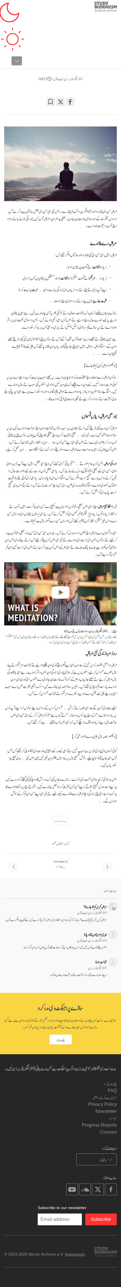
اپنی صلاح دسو (110, 1083)
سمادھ (60, 820)
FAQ (112, 1090)
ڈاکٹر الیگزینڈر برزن (73, 78)
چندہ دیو (61, 1039)
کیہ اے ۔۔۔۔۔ (60, 860)
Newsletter (106, 1111)
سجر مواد (113, 1118)
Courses (108, 1132)
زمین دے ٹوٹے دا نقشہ (104, 1097)
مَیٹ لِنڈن (58, 78)
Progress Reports (99, 1125)
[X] (60, 102)
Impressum (75, 1254)
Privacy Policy (102, 1104)
